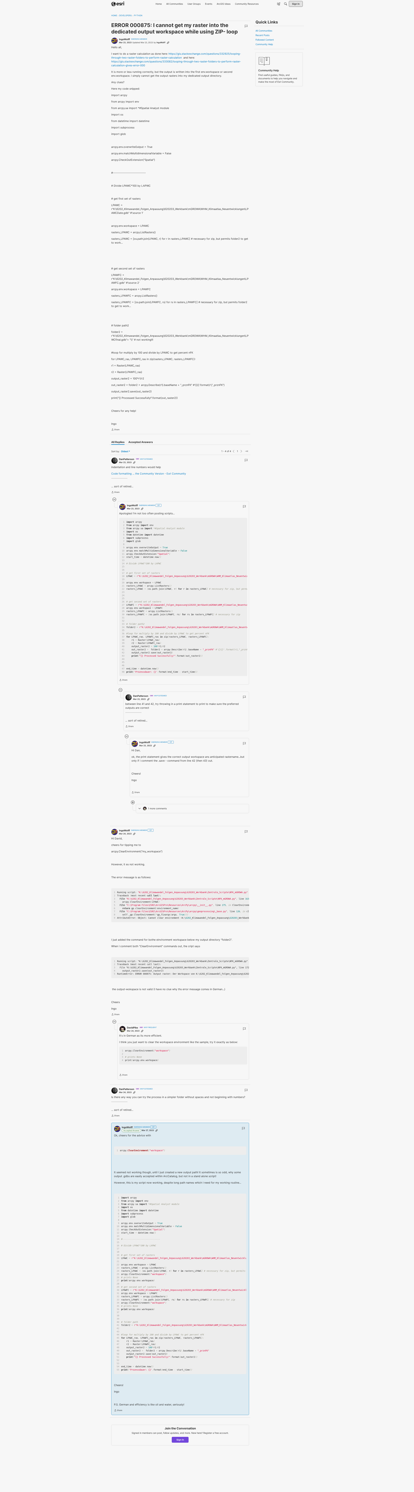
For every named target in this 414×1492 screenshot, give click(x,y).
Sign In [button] (180, 1439)
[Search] (286, 4)
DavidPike (132, 1027)
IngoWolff (124, 39)
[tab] (117, 442)
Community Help (264, 44)
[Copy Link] (168, 42)
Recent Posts (262, 35)
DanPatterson (126, 459)
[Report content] (246, 26)
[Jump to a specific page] (246, 451)
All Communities (264, 30)
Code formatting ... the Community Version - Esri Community (148, 473)
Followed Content (265, 39)
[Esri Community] (118, 3)
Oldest (125, 451)
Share (115, 430)
